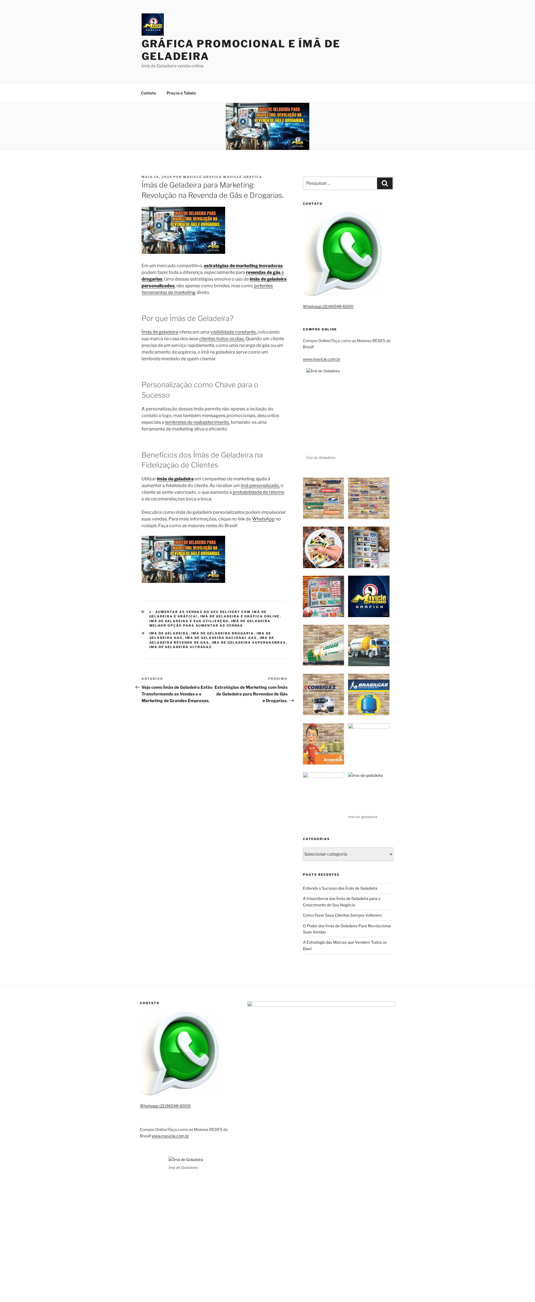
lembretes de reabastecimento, (197, 422)
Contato (148, 93)
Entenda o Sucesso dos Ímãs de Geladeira (340, 888)
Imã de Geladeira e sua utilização (189, 621)
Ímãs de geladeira (160, 332)
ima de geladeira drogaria (222, 633)
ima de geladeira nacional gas (221, 638)
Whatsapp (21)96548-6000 (328, 306)
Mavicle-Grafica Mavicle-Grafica (222, 177)
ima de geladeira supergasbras (249, 642)
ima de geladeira (169, 633)
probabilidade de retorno (258, 492)
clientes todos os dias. (222, 338)
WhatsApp (263, 519)
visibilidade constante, (233, 332)
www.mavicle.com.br (321, 359)
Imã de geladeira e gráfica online (240, 616)
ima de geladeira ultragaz (180, 647)
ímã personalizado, (260, 485)
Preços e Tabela (181, 93)
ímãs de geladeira (175, 478)
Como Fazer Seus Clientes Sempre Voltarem (342, 915)
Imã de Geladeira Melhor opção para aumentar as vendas (210, 623)
